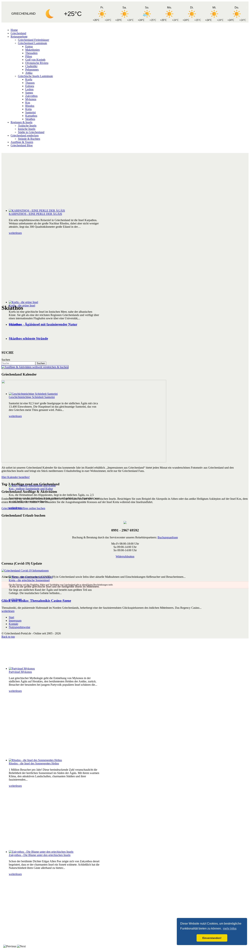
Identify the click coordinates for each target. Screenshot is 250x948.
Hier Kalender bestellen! (15, 477)
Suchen (5, 359)
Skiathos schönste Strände (28, 338)
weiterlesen (15, 232)
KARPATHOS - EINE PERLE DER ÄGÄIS (35, 213)
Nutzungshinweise (19, 627)
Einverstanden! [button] (211, 937)
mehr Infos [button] (229, 928)
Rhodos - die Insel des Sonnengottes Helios (34, 763)
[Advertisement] (125, 180)
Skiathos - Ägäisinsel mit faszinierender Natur (43, 324)
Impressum (15, 620)
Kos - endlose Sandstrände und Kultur (31, 488)
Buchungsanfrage (168, 537)
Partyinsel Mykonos (20, 671)
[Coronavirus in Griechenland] (25, 570)
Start (11, 617)
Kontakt (13, 623)
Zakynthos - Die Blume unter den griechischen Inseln (39, 855)
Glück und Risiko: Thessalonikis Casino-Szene (36, 601)
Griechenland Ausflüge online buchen (23, 508)
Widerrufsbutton (125, 556)
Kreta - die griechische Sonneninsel (29, 580)
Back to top (8, 636)
